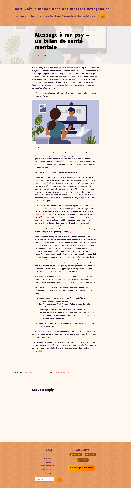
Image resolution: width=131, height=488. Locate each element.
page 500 (89, 315)
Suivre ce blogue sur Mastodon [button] (81, 468)
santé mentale (66, 372)
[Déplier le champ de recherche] (102, 16)
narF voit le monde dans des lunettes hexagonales (62, 9)
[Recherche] (58, 479)
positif (58, 372)
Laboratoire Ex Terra (43, 214)
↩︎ (50, 96)
